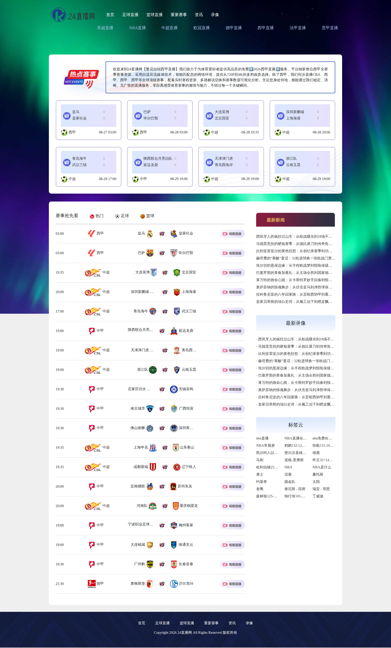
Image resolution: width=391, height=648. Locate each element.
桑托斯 (317, 474)
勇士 (259, 474)
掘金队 (289, 482)
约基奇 (261, 482)
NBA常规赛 (265, 445)
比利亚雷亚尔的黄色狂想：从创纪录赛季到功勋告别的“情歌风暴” (308, 251)
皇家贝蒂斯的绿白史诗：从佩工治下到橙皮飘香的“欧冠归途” (304, 302)
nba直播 (262, 438)
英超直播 (105, 28)
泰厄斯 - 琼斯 (294, 489)
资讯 (199, 14)
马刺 (259, 460)
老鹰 (259, 489)
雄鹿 (316, 453)
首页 (110, 14)
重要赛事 (179, 14)
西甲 (72, 132)
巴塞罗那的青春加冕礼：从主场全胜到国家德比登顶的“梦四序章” (308, 273)
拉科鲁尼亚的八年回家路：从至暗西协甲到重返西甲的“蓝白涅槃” (308, 294)
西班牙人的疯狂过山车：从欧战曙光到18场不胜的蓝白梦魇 (303, 236)
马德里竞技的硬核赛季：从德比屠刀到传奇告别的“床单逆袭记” (306, 244)
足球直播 (130, 14)
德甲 (100, 583)
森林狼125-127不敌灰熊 (274, 496)
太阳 (316, 482)
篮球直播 (154, 14)
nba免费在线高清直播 (329, 438)
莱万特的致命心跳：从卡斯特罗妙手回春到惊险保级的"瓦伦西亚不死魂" (314, 280)
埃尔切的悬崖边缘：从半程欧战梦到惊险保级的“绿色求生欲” (304, 265)
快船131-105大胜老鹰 (329, 445)
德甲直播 (234, 28)
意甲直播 (330, 28)
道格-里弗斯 (294, 460)
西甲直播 (265, 28)
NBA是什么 (321, 467)
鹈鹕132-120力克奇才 (301, 445)
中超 (214, 132)
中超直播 (169, 28)
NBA (288, 467)
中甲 (143, 179)
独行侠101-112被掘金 (301, 496)
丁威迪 (317, 496)
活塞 (288, 474)
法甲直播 (298, 28)
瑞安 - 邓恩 (321, 489)
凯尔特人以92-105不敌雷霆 (277, 453)
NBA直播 (137, 28)
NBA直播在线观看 (299, 438)
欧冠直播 (201, 28)
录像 (215, 14)
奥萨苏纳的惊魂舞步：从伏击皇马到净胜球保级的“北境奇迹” (304, 287)
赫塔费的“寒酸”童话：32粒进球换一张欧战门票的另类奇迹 (303, 258)
